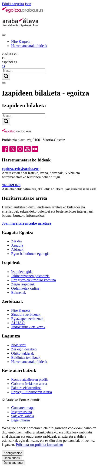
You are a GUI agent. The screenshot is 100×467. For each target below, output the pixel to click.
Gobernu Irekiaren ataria (29, 384)
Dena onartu (12, 458)
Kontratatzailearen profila (29, 379)
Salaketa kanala (22, 416)
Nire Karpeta (20, 41)
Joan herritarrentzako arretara (26, 223)
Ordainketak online (25, 288)
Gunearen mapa (22, 408)
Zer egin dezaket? (24, 349)
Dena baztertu (13, 462)
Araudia (17, 245)
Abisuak (17, 249)
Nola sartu (18, 345)
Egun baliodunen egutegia (30, 254)
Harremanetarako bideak (29, 46)
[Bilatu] (6, 76)
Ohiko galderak (22, 353)
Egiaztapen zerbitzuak (27, 319)
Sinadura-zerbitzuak (25, 314)
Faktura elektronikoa (26, 388)
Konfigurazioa (13, 453)
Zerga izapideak (23, 284)
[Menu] (4, 35)
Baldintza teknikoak (25, 357)
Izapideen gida (22, 272)
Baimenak (18, 292)
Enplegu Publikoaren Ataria (31, 392)
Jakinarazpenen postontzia (30, 276)
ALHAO (18, 323)
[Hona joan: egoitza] (23, 12)
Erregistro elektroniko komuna (33, 280)
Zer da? (16, 241)
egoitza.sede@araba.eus (20, 169)
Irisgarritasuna (21, 412)
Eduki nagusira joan (16, 4)
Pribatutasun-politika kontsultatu (39, 445)
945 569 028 (11, 185)
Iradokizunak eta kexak (28, 327)
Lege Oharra (20, 420)
